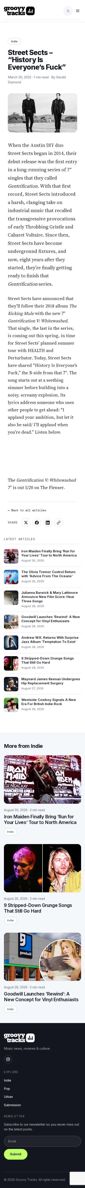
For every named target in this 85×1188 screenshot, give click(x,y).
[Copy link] (58, 522)
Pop (7, 1089)
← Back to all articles (27, 510)
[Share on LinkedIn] (47, 522)
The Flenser (51, 487)
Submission (12, 1105)
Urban (8, 1097)
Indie (14, 41)
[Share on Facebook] (36, 522)
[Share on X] (26, 522)
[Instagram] (8, 1059)
